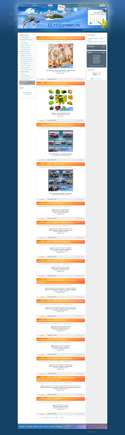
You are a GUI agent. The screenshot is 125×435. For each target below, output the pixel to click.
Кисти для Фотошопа (25, 63)
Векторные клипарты (25, 47)
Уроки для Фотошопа (25, 67)
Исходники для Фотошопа (26, 61)
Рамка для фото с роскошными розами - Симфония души (59, 38)
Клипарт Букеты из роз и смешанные (51, 339)
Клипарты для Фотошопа (44, 41)
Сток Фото (23, 41)
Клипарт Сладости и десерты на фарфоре (53, 242)
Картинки (22, 73)
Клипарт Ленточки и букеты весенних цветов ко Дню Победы (60, 301)
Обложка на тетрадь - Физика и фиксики (95, 39)
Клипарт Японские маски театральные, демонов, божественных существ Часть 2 (56, 379)
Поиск (84, 29)
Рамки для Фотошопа (25, 53)
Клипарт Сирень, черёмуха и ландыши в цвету (55, 223)
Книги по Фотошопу (25, 79)
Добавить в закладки (101, 29)
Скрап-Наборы (24, 43)
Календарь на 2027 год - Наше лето (96, 41)
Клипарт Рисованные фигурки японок (51, 320)
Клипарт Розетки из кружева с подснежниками (55, 359)
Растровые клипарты (25, 49)
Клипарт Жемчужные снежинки (49, 399)
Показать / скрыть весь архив (96, 65)
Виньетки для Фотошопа (26, 57)
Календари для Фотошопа (26, 59)
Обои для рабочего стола (26, 77)
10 (56, 418)
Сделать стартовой (91, 29)
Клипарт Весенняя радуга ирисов (50, 203)
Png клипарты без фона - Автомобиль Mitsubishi (55, 125)
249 (61, 418)
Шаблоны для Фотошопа (26, 55)
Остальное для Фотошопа (26, 69)
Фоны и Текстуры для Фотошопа (25, 45)
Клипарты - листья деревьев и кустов (51, 83)
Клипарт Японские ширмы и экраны (51, 261)
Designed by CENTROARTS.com (91, 432)
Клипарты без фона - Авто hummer (50, 164)
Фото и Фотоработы (25, 75)
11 (92, 19)
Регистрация (23, 8)
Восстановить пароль (32, 8)
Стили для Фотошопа (25, 65)
